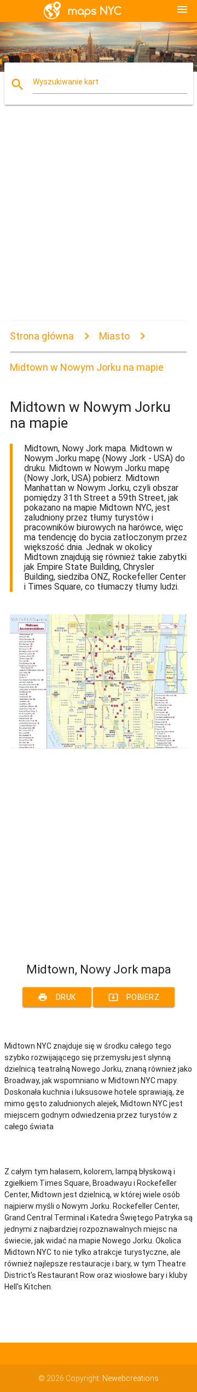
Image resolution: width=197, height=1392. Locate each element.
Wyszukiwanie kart (66, 81)
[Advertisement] (98, 222)
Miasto (114, 336)
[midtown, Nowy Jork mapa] (98, 746)
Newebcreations (130, 1378)
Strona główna (42, 336)
